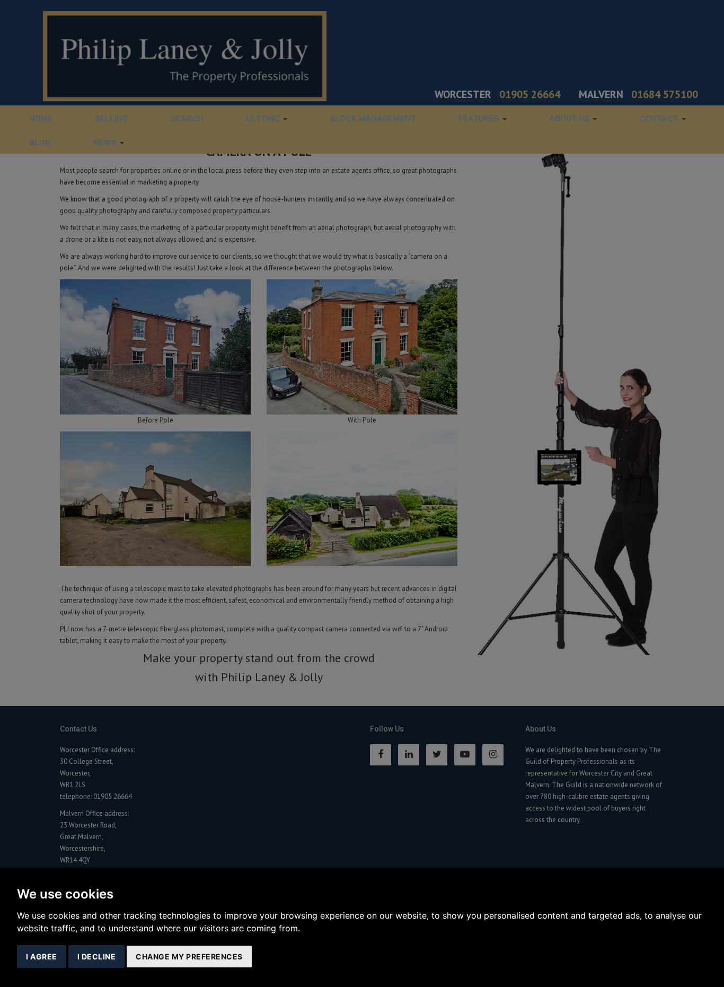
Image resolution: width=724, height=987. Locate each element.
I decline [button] (96, 956)
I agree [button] (41, 956)
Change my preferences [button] (189, 956)
